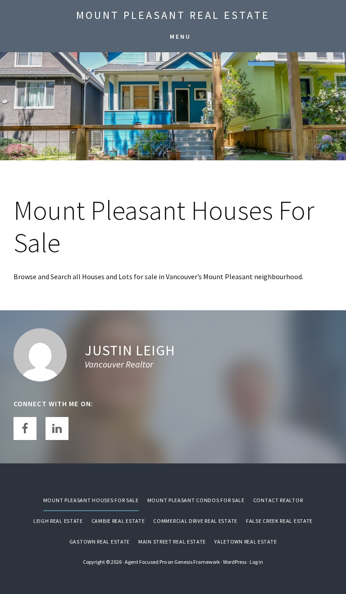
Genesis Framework (197, 561)
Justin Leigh (130, 350)
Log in (256, 561)
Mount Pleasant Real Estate (173, 15)
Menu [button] (180, 36)
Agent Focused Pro (146, 561)
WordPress (234, 561)
